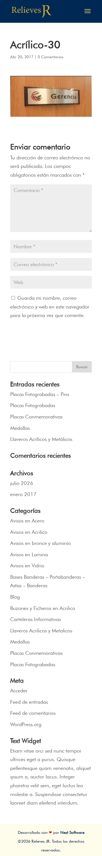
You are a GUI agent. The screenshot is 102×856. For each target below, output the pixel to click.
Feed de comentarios (33, 713)
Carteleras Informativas (35, 619)
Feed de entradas (29, 702)
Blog (15, 597)
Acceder (18, 690)
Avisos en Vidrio (27, 565)
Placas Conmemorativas (36, 417)
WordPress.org (25, 724)
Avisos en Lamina (29, 554)
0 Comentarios (50, 57)
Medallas (20, 428)
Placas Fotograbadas (32, 405)
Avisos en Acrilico (28, 532)
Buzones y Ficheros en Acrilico (42, 608)
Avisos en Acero (27, 521)
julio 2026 (21, 483)
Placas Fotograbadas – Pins (39, 394)
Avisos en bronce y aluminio (40, 543)
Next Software (72, 832)
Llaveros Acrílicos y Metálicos (41, 439)
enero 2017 (23, 494)
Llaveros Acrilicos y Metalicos (41, 631)
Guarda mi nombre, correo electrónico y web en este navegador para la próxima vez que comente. (49, 306)
